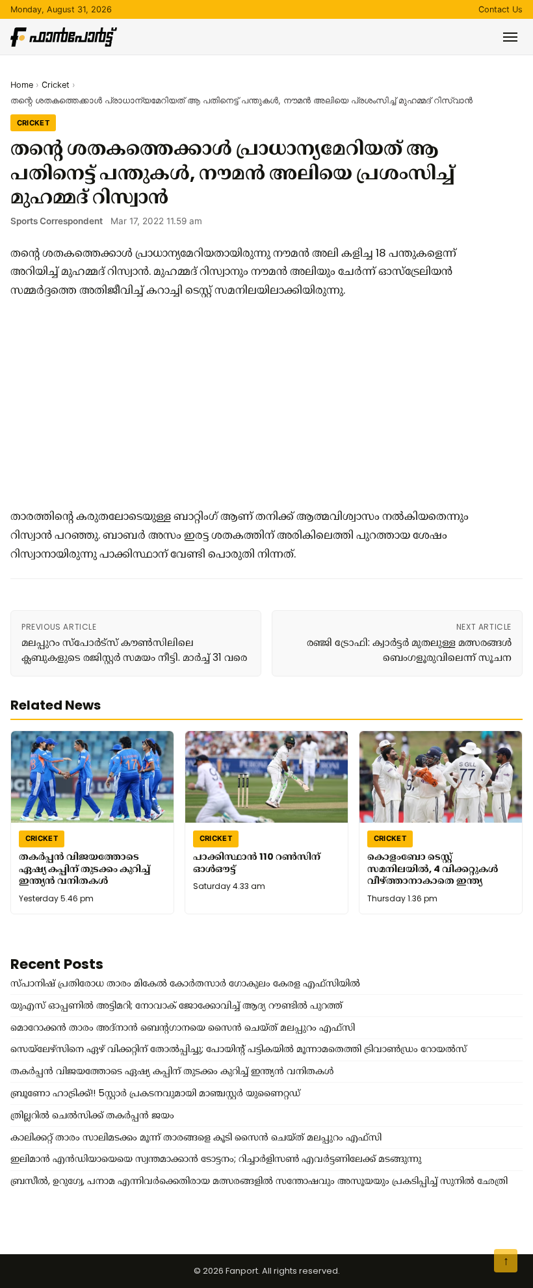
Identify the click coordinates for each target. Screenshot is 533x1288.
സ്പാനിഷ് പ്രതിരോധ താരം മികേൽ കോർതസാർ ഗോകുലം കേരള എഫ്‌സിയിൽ (185, 983)
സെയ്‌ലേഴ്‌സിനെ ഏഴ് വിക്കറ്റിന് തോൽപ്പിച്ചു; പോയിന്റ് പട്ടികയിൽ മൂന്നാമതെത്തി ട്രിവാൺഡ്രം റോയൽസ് (238, 1048)
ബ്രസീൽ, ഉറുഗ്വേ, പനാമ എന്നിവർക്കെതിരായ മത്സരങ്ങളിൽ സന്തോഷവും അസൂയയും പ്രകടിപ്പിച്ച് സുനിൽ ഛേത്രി (259, 1180)
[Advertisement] (244, 403)
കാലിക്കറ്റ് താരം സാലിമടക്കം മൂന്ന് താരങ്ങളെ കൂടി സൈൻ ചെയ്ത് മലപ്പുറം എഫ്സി (196, 1137)
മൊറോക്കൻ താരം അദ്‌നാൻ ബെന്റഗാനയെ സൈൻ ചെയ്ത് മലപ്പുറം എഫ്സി (182, 1027)
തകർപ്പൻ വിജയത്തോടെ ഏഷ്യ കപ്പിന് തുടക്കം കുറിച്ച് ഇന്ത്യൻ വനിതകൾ (84, 867)
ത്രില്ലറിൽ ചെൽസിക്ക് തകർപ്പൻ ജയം (92, 1115)
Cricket (56, 85)
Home (21, 85)
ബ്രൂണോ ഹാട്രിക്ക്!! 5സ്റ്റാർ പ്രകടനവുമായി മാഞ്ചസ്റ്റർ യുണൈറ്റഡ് (155, 1093)
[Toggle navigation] (510, 37)
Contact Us (500, 9)
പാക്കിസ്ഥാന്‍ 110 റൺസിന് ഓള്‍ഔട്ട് (256, 862)
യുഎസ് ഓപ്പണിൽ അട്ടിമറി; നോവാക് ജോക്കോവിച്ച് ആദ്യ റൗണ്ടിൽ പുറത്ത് (176, 1005)
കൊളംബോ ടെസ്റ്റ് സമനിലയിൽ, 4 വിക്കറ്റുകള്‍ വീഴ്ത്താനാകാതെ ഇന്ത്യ (432, 867)
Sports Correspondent (56, 221)
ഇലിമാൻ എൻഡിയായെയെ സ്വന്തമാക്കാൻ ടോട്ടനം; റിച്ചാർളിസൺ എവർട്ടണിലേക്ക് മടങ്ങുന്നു (215, 1158)
